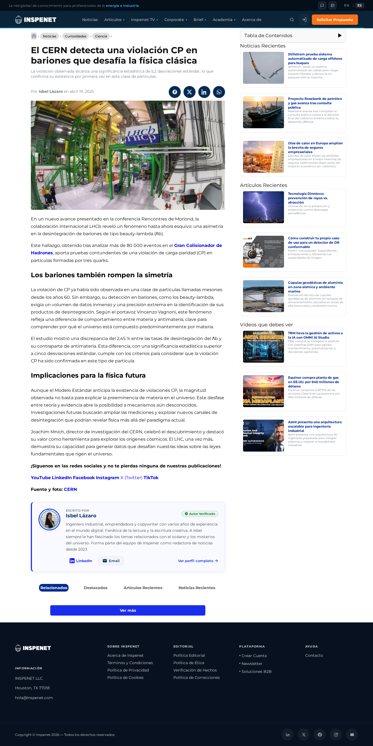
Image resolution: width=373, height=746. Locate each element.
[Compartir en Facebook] (175, 92)
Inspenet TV (143, 19)
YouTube (41, 477)
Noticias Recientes (197, 587)
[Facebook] (320, 735)
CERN (70, 489)
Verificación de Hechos (195, 670)
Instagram (107, 477)
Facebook (84, 477)
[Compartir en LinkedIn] (204, 92)
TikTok (151, 477)
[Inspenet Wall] (332, 5)
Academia (222, 19)
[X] (304, 735)
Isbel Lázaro (51, 91)
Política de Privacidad (128, 670)
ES (359, 5)
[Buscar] (292, 19)
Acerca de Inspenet (125, 655)
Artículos (113, 19)
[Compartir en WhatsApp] (219, 92)
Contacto (314, 655)
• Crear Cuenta (253, 656)
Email (114, 561)
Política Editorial (189, 655)
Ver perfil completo (195, 561)
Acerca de (252, 19)
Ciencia (101, 36)
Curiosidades (75, 36)
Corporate (174, 19)
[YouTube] (352, 735)
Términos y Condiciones (130, 663)
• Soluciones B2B (255, 671)
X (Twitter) (131, 477)
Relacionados (53, 587)
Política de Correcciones (196, 677)
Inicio (34, 36)
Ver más (128, 610)
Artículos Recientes (143, 587)
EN (346, 5)
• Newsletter (250, 663)
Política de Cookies (125, 677)
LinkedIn (62, 477)
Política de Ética (188, 663)
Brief (198, 19)
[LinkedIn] (288, 735)
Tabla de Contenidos (268, 35)
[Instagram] (336, 735)
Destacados (95, 587)
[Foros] (322, 5)
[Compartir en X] (189, 92)
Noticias (90, 19)
